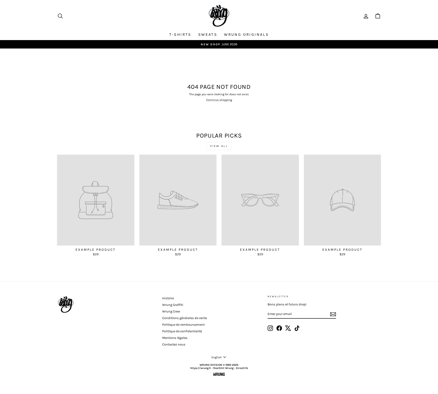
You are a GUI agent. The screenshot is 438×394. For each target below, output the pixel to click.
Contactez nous (173, 344)
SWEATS (207, 34)
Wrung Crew (171, 311)
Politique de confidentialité (182, 331)
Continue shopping (219, 100)
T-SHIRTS (180, 34)
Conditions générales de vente (184, 318)
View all (219, 146)
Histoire (168, 298)
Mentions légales (175, 338)
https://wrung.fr (200, 368)
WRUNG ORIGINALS (246, 34)
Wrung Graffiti (172, 305)
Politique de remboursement (183, 325)
